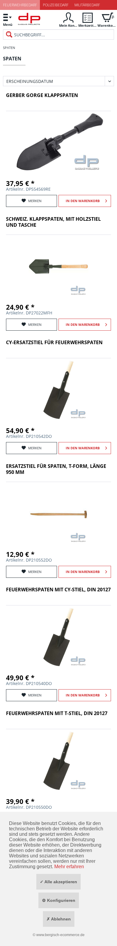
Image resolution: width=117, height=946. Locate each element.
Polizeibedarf (55, 5)
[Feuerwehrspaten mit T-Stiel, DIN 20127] (58, 761)
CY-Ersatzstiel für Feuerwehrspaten (54, 342)
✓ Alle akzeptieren (58, 881)
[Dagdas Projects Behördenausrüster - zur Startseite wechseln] (29, 20)
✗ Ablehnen (58, 919)
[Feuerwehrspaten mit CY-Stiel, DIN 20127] (58, 637)
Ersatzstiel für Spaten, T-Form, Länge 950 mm (56, 469)
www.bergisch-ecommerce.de (60, 935)
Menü (7, 24)
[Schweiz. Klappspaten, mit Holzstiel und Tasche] (58, 266)
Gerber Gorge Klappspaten (42, 95)
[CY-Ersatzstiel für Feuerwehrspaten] (58, 390)
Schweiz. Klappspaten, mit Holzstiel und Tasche (53, 222)
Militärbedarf (87, 5)
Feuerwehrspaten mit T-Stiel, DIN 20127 (56, 713)
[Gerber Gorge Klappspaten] (58, 143)
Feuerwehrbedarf (20, 5)
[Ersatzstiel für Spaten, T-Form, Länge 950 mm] (58, 514)
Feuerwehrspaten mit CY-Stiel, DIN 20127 (58, 590)
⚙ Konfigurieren (58, 900)
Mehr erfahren (69, 866)
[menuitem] (7, 19)
